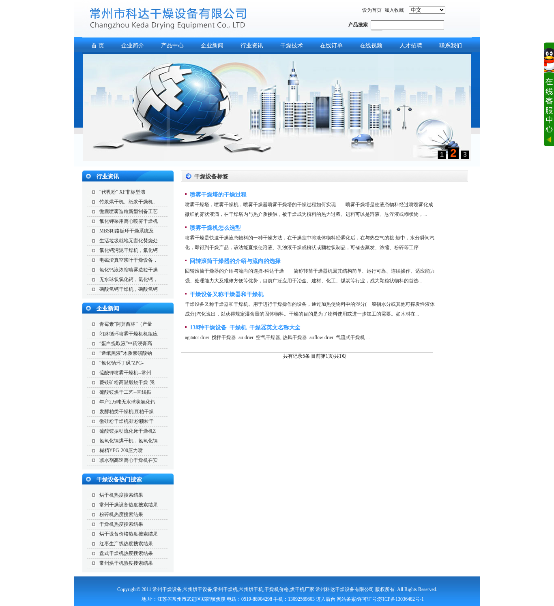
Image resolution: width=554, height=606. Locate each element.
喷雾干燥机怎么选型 (214, 228)
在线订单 (331, 46)
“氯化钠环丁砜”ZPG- (121, 363)
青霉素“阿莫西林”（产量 (125, 324)
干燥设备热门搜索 (119, 479)
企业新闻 (212, 46)
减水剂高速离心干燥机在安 (128, 460)
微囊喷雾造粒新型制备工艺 (128, 211)
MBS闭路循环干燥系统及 (126, 231)
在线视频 (371, 46)
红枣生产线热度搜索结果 (126, 543)
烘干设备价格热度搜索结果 (128, 534)
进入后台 (325, 599)
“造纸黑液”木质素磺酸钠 (125, 353)
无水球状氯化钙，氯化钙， (128, 279)
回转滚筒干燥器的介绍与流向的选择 (234, 261)
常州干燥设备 (167, 589)
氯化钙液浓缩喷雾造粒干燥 (128, 270)
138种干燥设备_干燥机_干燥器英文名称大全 (244, 327)
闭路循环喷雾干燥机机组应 (128, 334)
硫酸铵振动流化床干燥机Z (127, 431)
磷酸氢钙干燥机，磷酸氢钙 (128, 289)
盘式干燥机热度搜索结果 (126, 553)
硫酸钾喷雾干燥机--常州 (125, 373)
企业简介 (132, 46)
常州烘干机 (251, 589)
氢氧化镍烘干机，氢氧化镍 (128, 441)
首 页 (97, 46)
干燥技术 (291, 46)
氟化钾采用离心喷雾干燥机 (128, 221)
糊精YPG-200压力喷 (121, 450)
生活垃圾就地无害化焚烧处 (128, 240)
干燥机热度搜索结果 (121, 524)
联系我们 (450, 46)
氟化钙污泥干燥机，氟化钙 (128, 250)
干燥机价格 (276, 589)
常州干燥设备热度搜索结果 (128, 505)
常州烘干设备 (197, 589)
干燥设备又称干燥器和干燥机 (226, 294)
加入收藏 (394, 10)
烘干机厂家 (302, 589)
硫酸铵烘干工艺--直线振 (125, 392)
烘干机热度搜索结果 (121, 495)
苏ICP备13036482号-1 (401, 599)
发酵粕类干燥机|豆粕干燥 (126, 411)
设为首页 (372, 10)
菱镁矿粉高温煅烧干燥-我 (127, 382)
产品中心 (172, 46)
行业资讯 (251, 46)
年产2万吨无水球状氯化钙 (127, 402)
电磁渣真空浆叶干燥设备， (128, 260)
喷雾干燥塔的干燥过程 (217, 195)
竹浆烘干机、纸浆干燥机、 (128, 202)
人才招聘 (410, 46)
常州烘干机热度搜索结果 (126, 563)
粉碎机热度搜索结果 (121, 514)
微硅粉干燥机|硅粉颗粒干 (126, 421)
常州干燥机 (225, 589)
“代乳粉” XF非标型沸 (122, 192)
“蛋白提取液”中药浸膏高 (125, 343)
